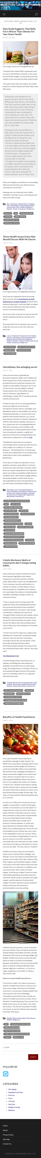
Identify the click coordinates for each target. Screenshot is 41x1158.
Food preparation (27, 683)
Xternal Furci (20, 496)
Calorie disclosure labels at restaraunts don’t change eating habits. (19, 563)
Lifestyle (11, 1101)
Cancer (9, 336)
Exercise (11, 1095)
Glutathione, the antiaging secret (20, 367)
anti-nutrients (11, 511)
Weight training (14, 1107)
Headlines (30, 540)
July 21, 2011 (7, 370)
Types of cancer (11, 546)
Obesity (15, 209)
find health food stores (20, 1024)
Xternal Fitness (11, 496)
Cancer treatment (25, 527)
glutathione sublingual (14, 540)
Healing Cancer (10, 543)
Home (5, 1126)
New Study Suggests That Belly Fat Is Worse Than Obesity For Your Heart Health (19, 31)
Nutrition (9, 209)
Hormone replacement (28, 337)
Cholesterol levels (22, 204)
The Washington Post (11, 656)
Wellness (11, 1110)
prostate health (24, 350)
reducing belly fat (11, 220)
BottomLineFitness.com (20, 1154)
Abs (8, 204)
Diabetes (31, 204)
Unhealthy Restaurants (14, 703)
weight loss (18, 1037)
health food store (12, 1027)
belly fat (8, 213)
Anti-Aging (10, 490)
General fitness (15, 205)
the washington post (13, 697)
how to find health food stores (17, 1034)
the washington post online (15, 700)
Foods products (21, 1018)
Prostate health (28, 341)
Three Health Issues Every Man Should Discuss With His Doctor (19, 238)
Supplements (30, 495)
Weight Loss (30, 209)
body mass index (27, 213)
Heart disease (24, 205)
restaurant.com (23, 693)
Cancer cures (10, 527)
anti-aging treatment (13, 507)
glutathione (9, 530)
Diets (8, 205)
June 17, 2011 (8, 720)
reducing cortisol (12, 223)
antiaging (24, 511)
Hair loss (9, 337)
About (5, 1130)
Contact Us (7, 1144)
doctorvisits (10, 347)
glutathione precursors (14, 533)
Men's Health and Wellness (24, 207)
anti (6, 504)
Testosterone (22, 209)
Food (10, 1098)
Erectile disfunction (27, 347)
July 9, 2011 (7, 569)
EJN (30, 437)
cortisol (8, 216)
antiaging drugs (28, 514)
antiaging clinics (11, 514)
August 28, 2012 (9, 37)
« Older (6, 1047)
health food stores (12, 1031)
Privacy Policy (8, 1135)
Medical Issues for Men (14, 339)
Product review (11, 495)
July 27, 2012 (7, 243)
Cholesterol (13, 204)
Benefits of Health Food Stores (19, 717)
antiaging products (12, 520)
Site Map (6, 1139)
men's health (9, 350)
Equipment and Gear (15, 1092)
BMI (16, 213)
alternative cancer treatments (17, 501)
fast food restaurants (13, 690)
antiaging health (11, 517)
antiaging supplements (13, 524)
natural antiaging (27, 543)
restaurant (9, 693)
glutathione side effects (14, 537)
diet (6, 1024)
